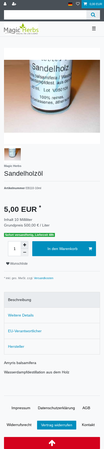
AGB (86, 408)
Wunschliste (18, 264)
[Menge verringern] (24, 252)
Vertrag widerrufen (56, 425)
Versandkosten (43, 278)
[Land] (70, 4)
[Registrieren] (14, 4)
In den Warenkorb (62, 249)
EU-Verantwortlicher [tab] (25, 331)
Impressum (20, 408)
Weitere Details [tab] (21, 315)
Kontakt (88, 425)
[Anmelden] (5, 4)
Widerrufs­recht (19, 425)
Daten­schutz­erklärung (56, 408)
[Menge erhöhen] (24, 245)
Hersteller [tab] (16, 346)
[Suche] (93, 14)
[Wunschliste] (78, 4)
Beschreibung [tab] (19, 300)
